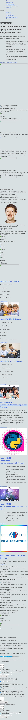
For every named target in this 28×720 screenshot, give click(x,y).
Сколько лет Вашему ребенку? (8, 679)
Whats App (8, 692)
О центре (8, 0)
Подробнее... (3, 301)
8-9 (2, 681)
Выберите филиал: (5, 669)
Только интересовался (20, 688)
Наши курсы (9, 2)
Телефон (20, 692)
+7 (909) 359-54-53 (6, 656)
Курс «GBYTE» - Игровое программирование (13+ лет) (13, 506)
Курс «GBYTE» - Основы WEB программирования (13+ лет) (13, 404)
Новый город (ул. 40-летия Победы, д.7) (12, 671)
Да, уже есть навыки (6, 688)
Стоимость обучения (11, 5)
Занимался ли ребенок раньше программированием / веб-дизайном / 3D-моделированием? (11, 684)
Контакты (8, 7)
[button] (14, 10)
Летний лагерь (10, 4)
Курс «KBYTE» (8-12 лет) (10, 319)
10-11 (5, 681)
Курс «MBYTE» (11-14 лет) (11, 361)
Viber (2, 692)
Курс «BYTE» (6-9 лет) (9, 281)
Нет (1, 689)
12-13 (9, 681)
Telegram (14, 692)
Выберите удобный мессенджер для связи (11, 691)
